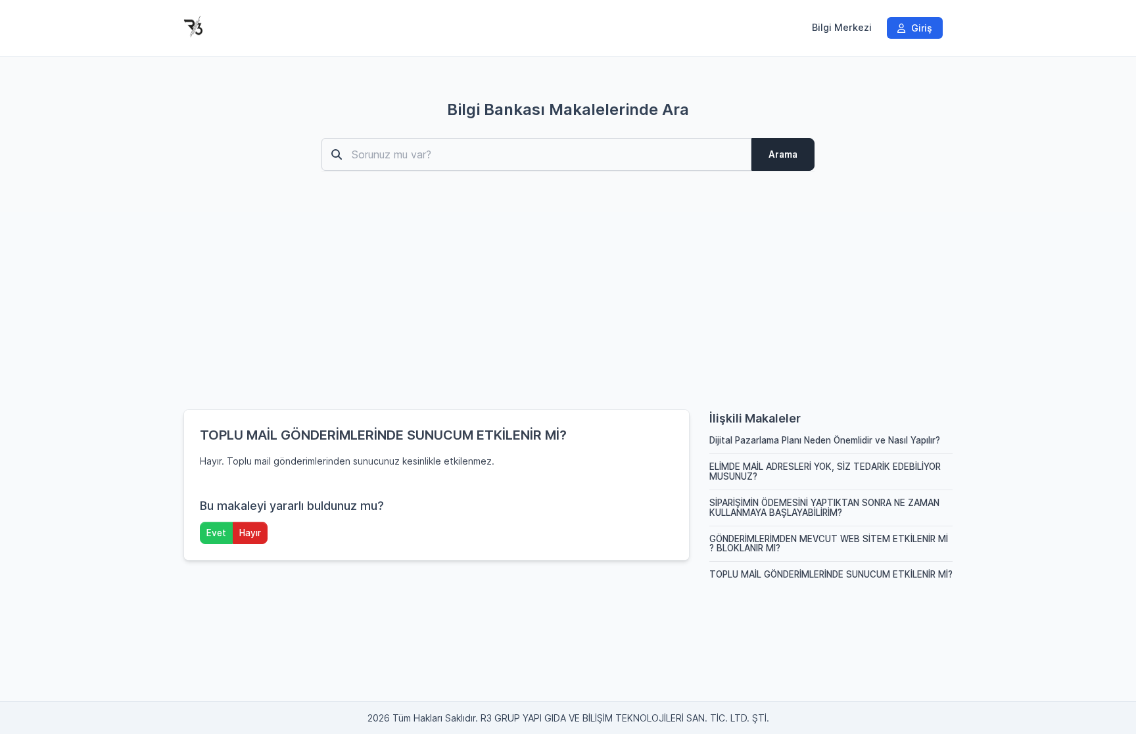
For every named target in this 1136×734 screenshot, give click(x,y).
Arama (783, 154)
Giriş (920, 28)
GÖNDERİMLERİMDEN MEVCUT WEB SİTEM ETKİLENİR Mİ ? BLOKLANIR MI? (828, 544)
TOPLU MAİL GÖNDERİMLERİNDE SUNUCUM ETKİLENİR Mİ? (831, 574)
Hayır (250, 533)
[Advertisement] (568, 311)
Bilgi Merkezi (842, 28)
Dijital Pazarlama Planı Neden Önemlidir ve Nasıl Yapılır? (824, 440)
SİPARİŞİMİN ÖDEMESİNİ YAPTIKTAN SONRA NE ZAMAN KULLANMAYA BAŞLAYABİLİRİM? (824, 507)
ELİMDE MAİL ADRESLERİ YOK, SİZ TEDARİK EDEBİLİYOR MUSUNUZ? (825, 471)
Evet (216, 533)
